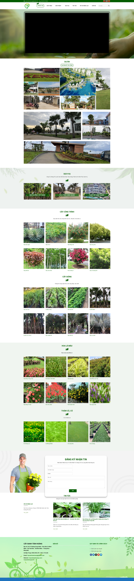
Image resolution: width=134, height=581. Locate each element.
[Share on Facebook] (91, 555)
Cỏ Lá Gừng (92, 443)
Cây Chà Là (70, 335)
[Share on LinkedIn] (101, 555)
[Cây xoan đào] (56, 258)
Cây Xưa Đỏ (70, 309)
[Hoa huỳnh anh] (78, 392)
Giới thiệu (49, 5)
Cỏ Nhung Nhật (49, 443)
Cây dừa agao (27, 244)
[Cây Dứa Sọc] (78, 367)
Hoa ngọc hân (93, 404)
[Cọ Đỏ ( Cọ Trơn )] (34, 323)
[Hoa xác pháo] (56, 392)
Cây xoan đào (49, 270)
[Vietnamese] (109, 1)
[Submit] (109, 6)
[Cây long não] (100, 232)
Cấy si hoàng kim (93, 270)
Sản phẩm (58, 5)
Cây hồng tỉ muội (27, 404)
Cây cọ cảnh (92, 335)
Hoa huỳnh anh (71, 404)
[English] (107, 1)
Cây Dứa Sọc (70, 378)
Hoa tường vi (70, 270)
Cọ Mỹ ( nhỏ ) (49, 309)
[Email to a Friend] (96, 555)
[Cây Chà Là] (78, 323)
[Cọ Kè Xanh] (100, 297)
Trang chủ (40, 5)
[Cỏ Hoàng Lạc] (34, 431)
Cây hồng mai (71, 244)
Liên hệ (94, 5)
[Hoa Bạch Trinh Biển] (56, 367)
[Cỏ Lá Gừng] (100, 431)
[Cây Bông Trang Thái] (34, 367)
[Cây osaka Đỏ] (56, 323)
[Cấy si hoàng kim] (100, 258)
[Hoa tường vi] (78, 258)
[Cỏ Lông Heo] (78, 431)
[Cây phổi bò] (34, 258)
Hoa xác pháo (49, 404)
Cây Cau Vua (26, 309)
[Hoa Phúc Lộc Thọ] (100, 367)
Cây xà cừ (48, 244)
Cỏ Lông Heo (71, 443)
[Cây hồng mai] (78, 232)
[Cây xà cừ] (56, 232)
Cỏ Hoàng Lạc (27, 443)
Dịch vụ (67, 5)
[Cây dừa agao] (34, 232)
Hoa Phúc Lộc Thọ (94, 378)
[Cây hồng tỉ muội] (34, 392)
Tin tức (74, 5)
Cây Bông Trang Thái (28, 378)
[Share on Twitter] (93, 555)
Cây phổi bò (26, 270)
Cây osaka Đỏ (49, 335)
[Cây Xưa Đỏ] (78, 297)
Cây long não (93, 244)
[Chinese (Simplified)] (104, 1)
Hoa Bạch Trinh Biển (50, 378)
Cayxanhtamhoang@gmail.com (35, 555)
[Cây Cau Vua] (34, 297)
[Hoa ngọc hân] (100, 392)
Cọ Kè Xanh (92, 309)
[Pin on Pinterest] (98, 555)
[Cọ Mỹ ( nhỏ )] (56, 297)
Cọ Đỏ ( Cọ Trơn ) (27, 335)
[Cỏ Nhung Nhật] (56, 431)
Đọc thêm (26, 512)
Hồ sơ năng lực (84, 5)
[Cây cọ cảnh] (100, 323)
